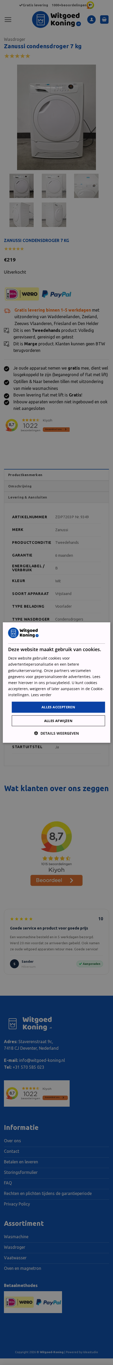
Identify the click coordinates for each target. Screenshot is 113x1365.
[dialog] (56, 682)
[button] (56, 733)
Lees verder (41, 694)
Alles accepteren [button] (58, 707)
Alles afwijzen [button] (58, 720)
